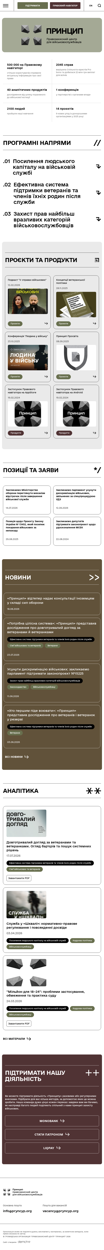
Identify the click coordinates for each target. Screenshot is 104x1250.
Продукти (16, 433)
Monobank (49, 1121)
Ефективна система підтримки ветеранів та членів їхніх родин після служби (51, 639)
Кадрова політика (82, 940)
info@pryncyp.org (17, 1211)
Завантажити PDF (19, 878)
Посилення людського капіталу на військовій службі (37, 940)
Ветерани (53, 645)
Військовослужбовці (44, 687)
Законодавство (18, 687)
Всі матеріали (14, 1038)
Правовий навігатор (65, 5)
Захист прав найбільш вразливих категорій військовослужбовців (45, 681)
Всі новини (14, 756)
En (90, 5)
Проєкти (15, 323)
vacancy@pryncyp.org (61, 1211)
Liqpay (48, 1148)
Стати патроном (49, 1134)
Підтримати (32, 5)
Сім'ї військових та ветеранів (25, 645)
